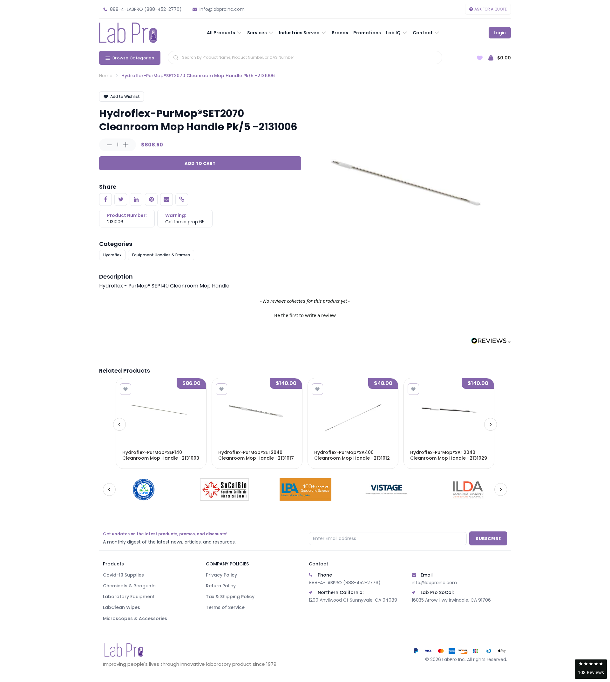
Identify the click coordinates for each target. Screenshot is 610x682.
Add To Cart (200, 163)
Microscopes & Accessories (135, 618)
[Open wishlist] (480, 58)
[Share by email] (166, 199)
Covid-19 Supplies (123, 575)
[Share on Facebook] (105, 199)
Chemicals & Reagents (129, 586)
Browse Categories (133, 58)
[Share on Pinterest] (151, 199)
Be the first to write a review (305, 315)
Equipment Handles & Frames (161, 255)
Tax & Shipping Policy (230, 596)
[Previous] (119, 424)
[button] (305, 314)
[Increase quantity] (126, 145)
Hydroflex (112, 255)
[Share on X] (120, 199)
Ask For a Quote (490, 9)
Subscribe (488, 539)
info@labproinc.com (434, 582)
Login (500, 33)
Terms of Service (225, 607)
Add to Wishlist (125, 96)
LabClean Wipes (121, 607)
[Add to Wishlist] (125, 389)
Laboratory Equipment (129, 596)
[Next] (490, 424)
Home (105, 75)
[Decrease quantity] (109, 145)
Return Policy (221, 586)
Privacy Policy (221, 575)
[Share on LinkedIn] (136, 199)
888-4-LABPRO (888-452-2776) (345, 582)
